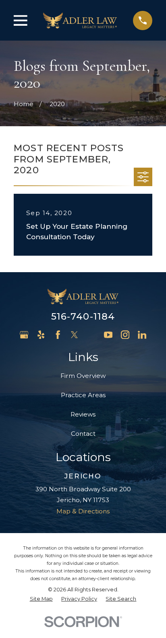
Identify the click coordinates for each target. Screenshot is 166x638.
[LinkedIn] (142, 334)
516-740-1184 (83, 316)
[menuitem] (41, 599)
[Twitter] (74, 334)
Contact (83, 433)
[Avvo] (91, 334)
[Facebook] (58, 334)
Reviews (83, 414)
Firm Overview (83, 376)
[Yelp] (41, 334)
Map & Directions (83, 511)
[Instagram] (125, 334)
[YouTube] (108, 334)
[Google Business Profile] (24, 334)
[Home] (80, 20)
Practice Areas (83, 395)
